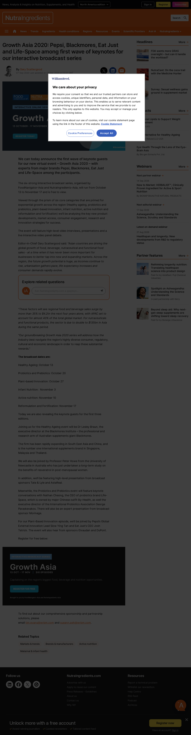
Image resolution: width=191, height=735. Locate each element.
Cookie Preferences (80, 133)
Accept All (106, 133)
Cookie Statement (111, 123)
